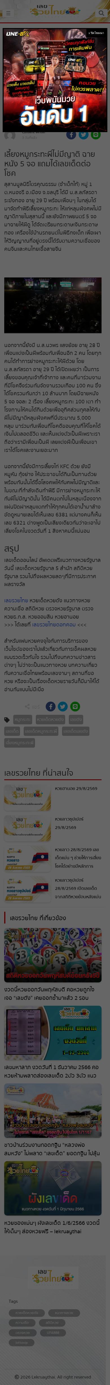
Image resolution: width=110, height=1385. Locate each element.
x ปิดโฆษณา (96, 33)
